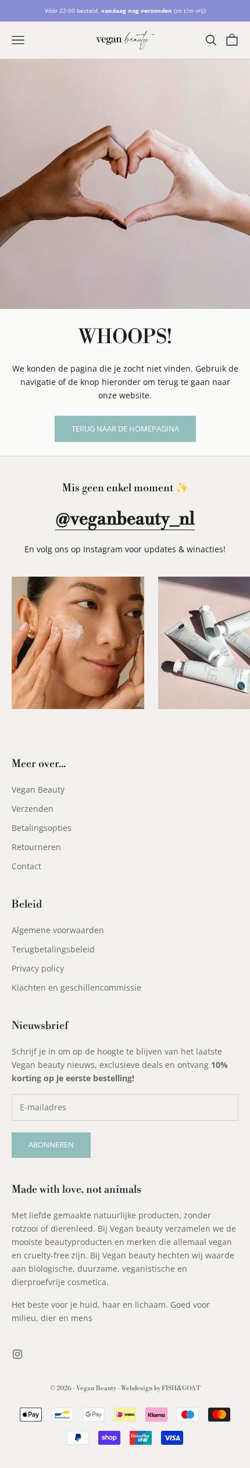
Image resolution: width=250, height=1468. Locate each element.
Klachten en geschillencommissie (76, 987)
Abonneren (51, 1144)
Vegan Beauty (38, 789)
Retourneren (36, 846)
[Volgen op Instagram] (17, 1354)
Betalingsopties (42, 827)
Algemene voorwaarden (58, 930)
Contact (26, 866)
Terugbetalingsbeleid (53, 949)
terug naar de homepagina (125, 428)
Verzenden (32, 808)
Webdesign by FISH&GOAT (161, 1388)
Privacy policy (38, 968)
